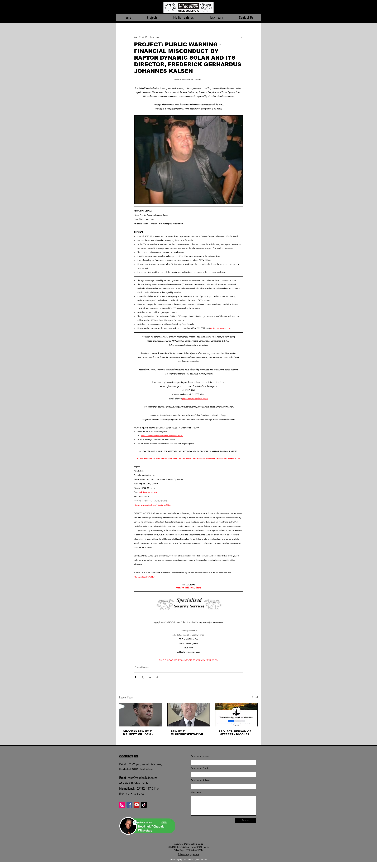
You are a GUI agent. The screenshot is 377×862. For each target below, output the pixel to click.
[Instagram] (122, 805)
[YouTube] (136, 805)
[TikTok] (144, 805)
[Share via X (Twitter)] (142, 677)
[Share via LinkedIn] (149, 677)
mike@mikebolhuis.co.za (142, 778)
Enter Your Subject (200, 780)
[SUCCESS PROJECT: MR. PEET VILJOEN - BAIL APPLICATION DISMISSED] (140, 714)
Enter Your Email (199, 768)
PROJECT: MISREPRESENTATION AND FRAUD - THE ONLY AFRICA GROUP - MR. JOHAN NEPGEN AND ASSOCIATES (188, 733)
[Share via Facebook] (135, 677)
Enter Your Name (200, 756)
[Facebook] (129, 805)
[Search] (257, 11)
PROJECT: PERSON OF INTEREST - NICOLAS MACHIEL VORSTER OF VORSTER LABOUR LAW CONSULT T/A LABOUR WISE (236, 733)
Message (196, 792)
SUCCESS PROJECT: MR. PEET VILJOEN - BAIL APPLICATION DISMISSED (138, 733)
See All (255, 697)
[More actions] (241, 36)
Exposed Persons (142, 667)
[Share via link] (157, 677)
